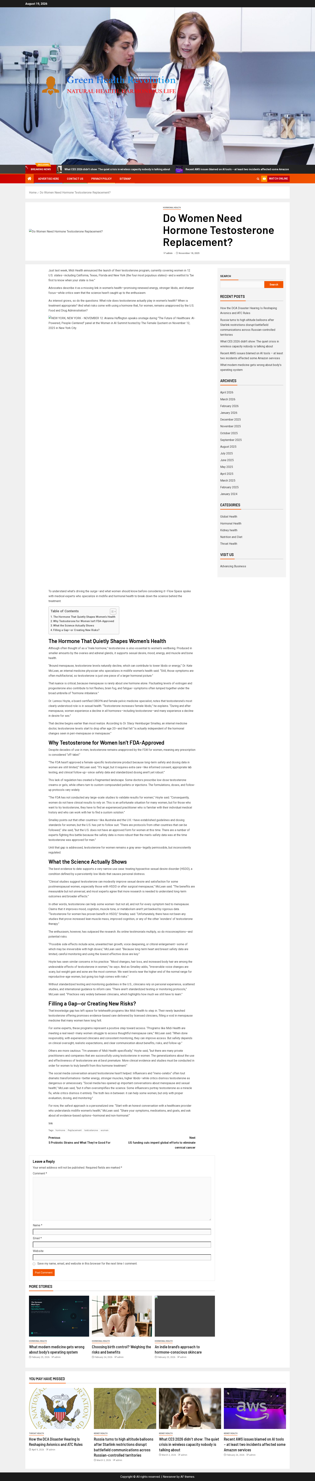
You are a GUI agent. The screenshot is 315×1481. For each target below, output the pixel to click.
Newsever (169, 1476)
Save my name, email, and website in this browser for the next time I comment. (87, 1263)
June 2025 (227, 460)
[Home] (30, 179)
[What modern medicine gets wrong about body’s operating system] (59, 1316)
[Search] (258, 178)
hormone (60, 1130)
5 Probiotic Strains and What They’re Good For (79, 1140)
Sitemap (125, 178)
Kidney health (228, 530)
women (104, 1130)
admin (169, 253)
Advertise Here (48, 178)
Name (37, 1225)
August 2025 (228, 446)
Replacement (75, 1130)
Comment (40, 1173)
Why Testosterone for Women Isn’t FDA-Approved (83, 621)
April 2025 (226, 474)
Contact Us (75, 178)
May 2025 (226, 467)
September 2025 (231, 440)
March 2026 (227, 399)
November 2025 (230, 426)
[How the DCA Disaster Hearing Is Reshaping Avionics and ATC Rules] (60, 1408)
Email (37, 1238)
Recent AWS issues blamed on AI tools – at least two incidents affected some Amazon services (179, 169)
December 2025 (230, 419)
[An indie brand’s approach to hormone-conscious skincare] (185, 1316)
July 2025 (226, 453)
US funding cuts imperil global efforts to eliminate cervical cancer (161, 1142)
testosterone (91, 1130)
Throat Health (228, 543)
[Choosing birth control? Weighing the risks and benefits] (122, 1316)
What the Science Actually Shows (73, 625)
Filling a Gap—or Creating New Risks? (76, 630)
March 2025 (227, 480)
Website (38, 1251)
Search (225, 276)
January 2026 (228, 413)
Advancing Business (233, 566)
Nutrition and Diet (231, 537)
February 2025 (229, 487)
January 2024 (228, 494)
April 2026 (226, 392)
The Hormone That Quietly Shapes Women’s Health (84, 616)
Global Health (228, 516)
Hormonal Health (172, 208)
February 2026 (229, 406)
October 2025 (229, 433)
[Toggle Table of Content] (111, 611)
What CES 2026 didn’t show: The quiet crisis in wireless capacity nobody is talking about (189, 1444)
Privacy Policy (101, 178)
